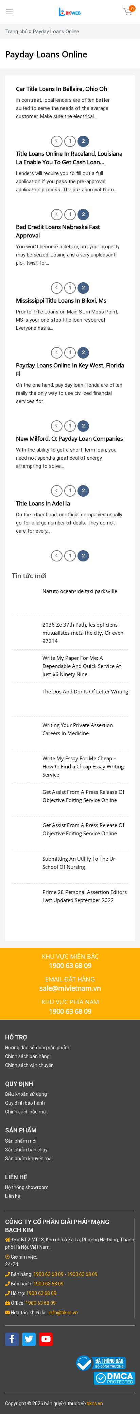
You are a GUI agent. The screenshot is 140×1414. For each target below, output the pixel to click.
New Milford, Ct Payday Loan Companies (69, 438)
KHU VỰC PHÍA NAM (70, 1001)
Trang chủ (16, 31)
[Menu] (9, 11)
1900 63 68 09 (48, 1274)
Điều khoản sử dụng (26, 1094)
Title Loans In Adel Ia (43, 503)
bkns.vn (95, 1403)
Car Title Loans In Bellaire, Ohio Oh (61, 89)
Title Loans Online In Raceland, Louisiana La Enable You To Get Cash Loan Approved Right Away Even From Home (69, 158)
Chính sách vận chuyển (29, 1065)
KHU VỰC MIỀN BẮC (70, 956)
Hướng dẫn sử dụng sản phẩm (37, 1047)
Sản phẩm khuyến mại (29, 1158)
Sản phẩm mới (20, 1141)
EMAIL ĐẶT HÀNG (70, 979)
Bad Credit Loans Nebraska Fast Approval (58, 231)
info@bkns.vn (63, 1312)
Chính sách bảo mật (26, 1111)
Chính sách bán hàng (27, 1056)
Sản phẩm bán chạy (26, 1149)
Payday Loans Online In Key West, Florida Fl (70, 369)
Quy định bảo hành (25, 1103)
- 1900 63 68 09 (81, 1274)
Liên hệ (12, 1196)
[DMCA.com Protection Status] (114, 1378)
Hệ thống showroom (27, 1187)
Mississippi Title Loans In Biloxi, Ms (61, 300)
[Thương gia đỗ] (70, 12)
